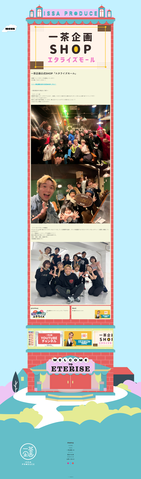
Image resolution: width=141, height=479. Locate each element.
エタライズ (70, 457)
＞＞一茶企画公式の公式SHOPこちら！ (43, 84)
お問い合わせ (70, 459)
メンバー (70, 452)
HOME (70, 445)
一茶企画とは (70, 450)
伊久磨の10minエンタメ (78, 310)
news (70, 448)
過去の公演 (70, 454)
